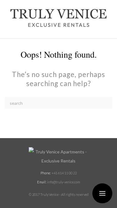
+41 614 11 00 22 (64, 173)
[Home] (58, 156)
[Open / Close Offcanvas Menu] (102, 193)
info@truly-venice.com (63, 182)
